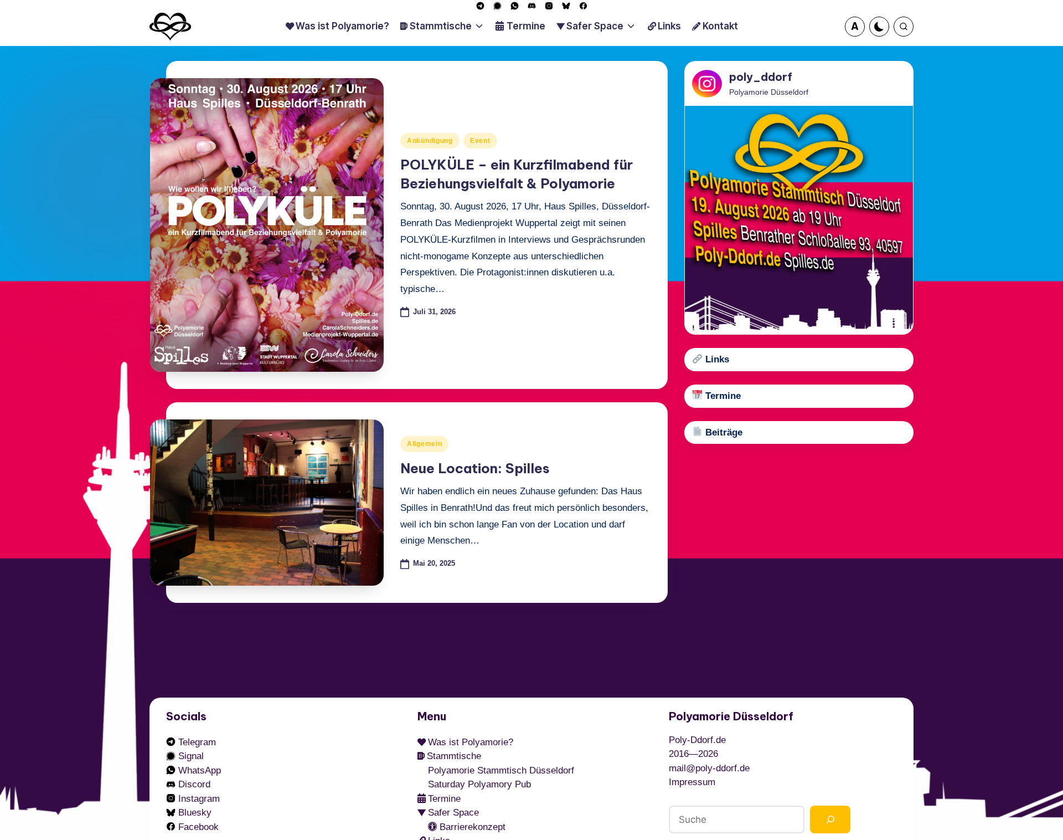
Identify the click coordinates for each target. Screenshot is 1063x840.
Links (716, 359)
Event (480, 141)
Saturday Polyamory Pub (479, 784)
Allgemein (424, 444)
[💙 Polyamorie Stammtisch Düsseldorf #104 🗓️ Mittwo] (799, 220)
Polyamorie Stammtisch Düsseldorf (501, 770)
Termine (722, 396)
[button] (855, 27)
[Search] (830, 820)
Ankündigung (430, 141)
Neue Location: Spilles (475, 468)
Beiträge (722, 432)
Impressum (692, 782)
